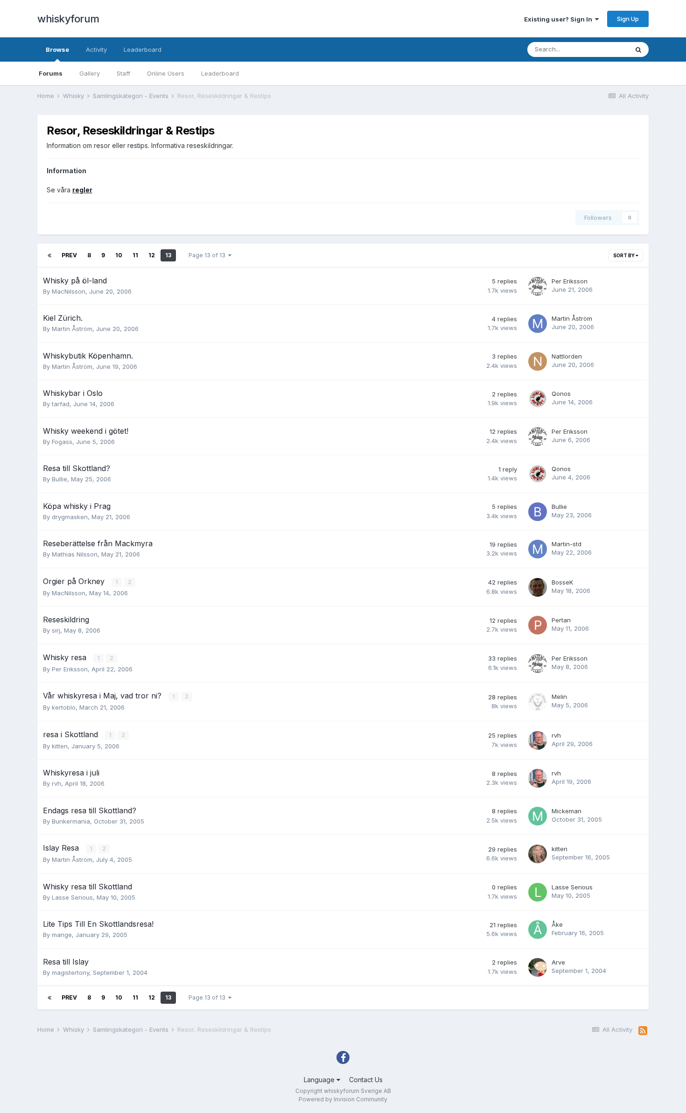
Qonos (561, 393)
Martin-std (566, 544)
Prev (69, 255)
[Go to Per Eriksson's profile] (537, 286)
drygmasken (70, 517)
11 (135, 255)
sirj (56, 630)
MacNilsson (68, 291)
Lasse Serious (72, 897)
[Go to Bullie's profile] (537, 511)
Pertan (561, 620)
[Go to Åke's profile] (537, 929)
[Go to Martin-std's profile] (537, 549)
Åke (557, 924)
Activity (96, 49)
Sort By (624, 255)
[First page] (49, 255)
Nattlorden (567, 356)
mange (62, 934)
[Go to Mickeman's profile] (537, 816)
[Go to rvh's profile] (537, 740)
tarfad (61, 404)
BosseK (562, 582)
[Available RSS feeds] (643, 1030)
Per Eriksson (570, 281)
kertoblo (64, 707)
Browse (57, 49)
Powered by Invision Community (343, 1099)
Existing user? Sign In (559, 19)
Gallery (89, 73)
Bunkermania (71, 821)
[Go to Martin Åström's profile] (537, 323)
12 (151, 255)
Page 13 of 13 (208, 255)
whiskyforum (68, 19)
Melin (559, 696)
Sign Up (628, 18)
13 (168, 255)
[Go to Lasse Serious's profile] (537, 892)
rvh (556, 735)
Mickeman (566, 811)
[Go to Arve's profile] (537, 967)
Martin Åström (72, 328)
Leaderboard (220, 73)
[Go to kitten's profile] (537, 854)
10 (118, 255)
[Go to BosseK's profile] (537, 587)
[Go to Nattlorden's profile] (537, 361)
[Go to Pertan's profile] (537, 625)
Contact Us (366, 1080)
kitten (60, 746)
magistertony (70, 972)
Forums (51, 73)
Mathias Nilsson (75, 554)
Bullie (59, 479)
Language (320, 1080)
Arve (558, 962)
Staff (123, 73)
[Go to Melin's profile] (537, 701)
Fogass (62, 441)
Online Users (165, 73)
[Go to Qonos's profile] (537, 398)
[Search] (638, 49)
